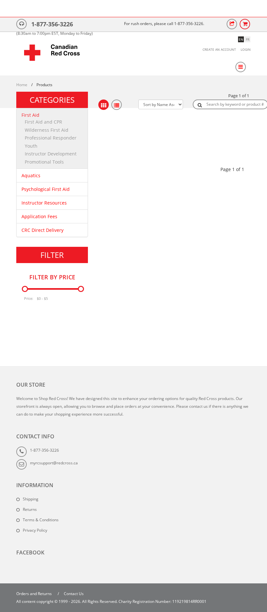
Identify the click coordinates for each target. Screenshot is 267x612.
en (241, 39)
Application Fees (39, 216)
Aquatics (30, 175)
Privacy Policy (35, 530)
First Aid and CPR (43, 122)
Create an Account (219, 49)
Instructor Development (51, 154)
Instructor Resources (44, 203)
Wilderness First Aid (46, 130)
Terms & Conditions (41, 520)
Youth (31, 146)
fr (247, 39)
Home (21, 84)
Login (246, 49)
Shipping (30, 499)
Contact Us (74, 593)
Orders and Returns (34, 593)
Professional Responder (51, 138)
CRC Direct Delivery (42, 230)
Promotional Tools (44, 162)
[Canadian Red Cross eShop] (52, 55)
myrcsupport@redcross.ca (54, 463)
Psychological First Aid (45, 189)
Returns (30, 509)
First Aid (30, 115)
